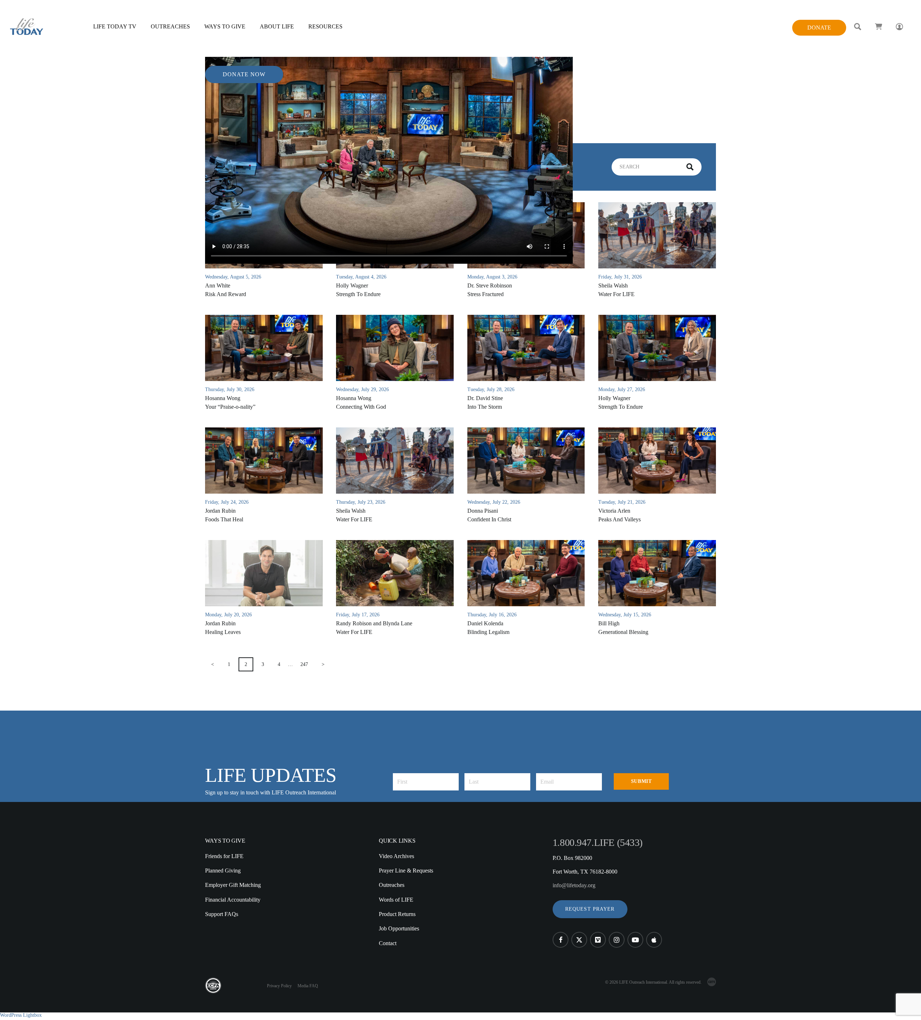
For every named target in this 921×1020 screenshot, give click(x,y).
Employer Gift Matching (233, 885)
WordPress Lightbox (21, 1015)
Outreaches (391, 885)
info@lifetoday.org (574, 885)
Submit (641, 781)
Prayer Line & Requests (406, 870)
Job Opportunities (399, 928)
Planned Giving (223, 870)
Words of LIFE (396, 900)
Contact (387, 943)
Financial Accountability (232, 900)
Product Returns (397, 914)
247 (304, 664)
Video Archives (396, 856)
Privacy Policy (279, 985)
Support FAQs (221, 914)
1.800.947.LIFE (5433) (598, 842)
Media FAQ (308, 985)
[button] (590, 909)
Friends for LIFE (224, 856)
